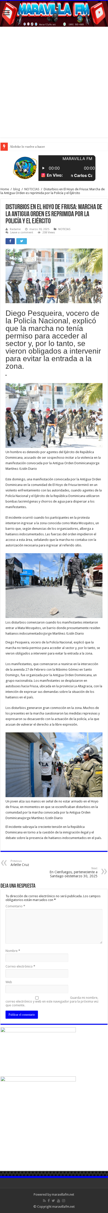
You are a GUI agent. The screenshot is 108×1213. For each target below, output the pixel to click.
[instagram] (64, 1201)
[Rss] (44, 1201)
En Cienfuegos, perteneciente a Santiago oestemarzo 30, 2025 (73, 872)
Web (9, 982)
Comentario (15, 906)
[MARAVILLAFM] (54, 14)
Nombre (13, 951)
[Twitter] (53, 1201)
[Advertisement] (54, 83)
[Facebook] (48, 1201)
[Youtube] (59, 1201)
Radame (15, 229)
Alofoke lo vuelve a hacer (27, 146)
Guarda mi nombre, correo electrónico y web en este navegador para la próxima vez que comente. (52, 1001)
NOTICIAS (31, 189)
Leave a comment (21, 232)
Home (5, 189)
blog (16, 189)
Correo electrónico (20, 966)
